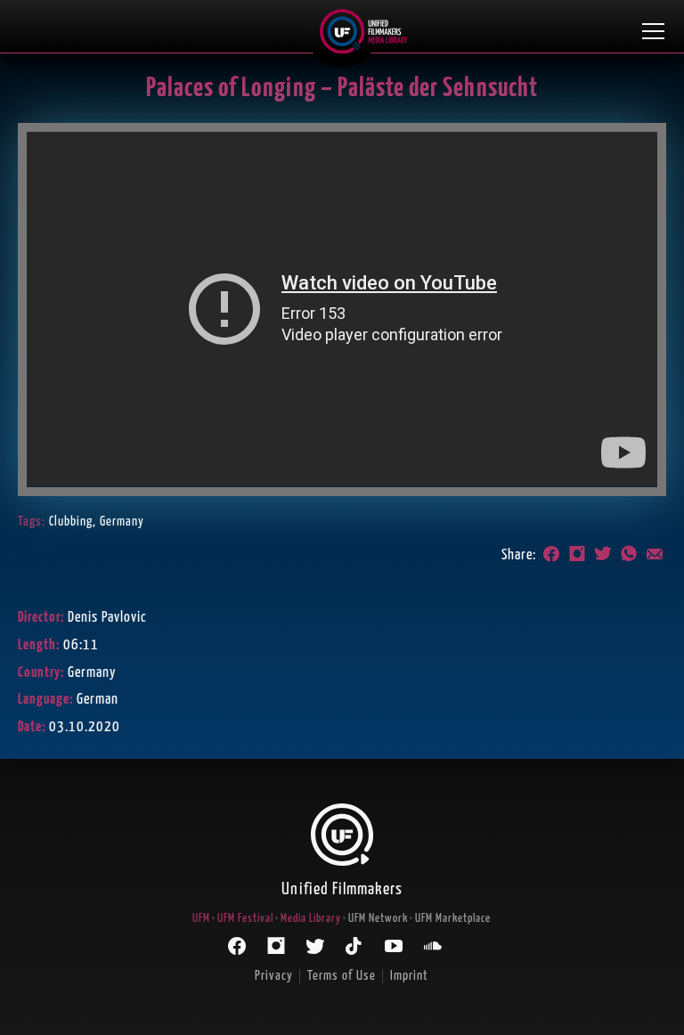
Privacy (274, 975)
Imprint (409, 975)
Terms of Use (341, 975)
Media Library (311, 919)
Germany (122, 521)
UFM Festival (245, 919)
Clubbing (71, 521)
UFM (201, 919)
